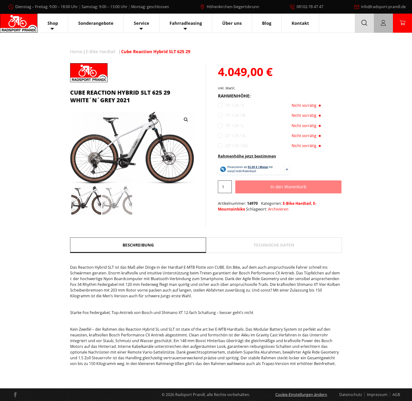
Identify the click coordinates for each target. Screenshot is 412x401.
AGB (396, 394)
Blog (266, 23)
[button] (186, 119)
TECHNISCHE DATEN (274, 245)
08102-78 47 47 (310, 6)
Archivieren (278, 209)
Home (76, 51)
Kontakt (300, 23)
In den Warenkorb (288, 187)
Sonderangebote (95, 23)
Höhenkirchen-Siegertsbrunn (233, 6)
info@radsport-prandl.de (383, 6)
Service (141, 23)
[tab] (138, 245)
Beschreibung (138, 245)
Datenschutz (350, 394)
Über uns (232, 23)
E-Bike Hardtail (100, 51)
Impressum (377, 394)
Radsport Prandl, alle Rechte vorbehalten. (212, 394)
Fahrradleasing (186, 23)
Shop (52, 23)
